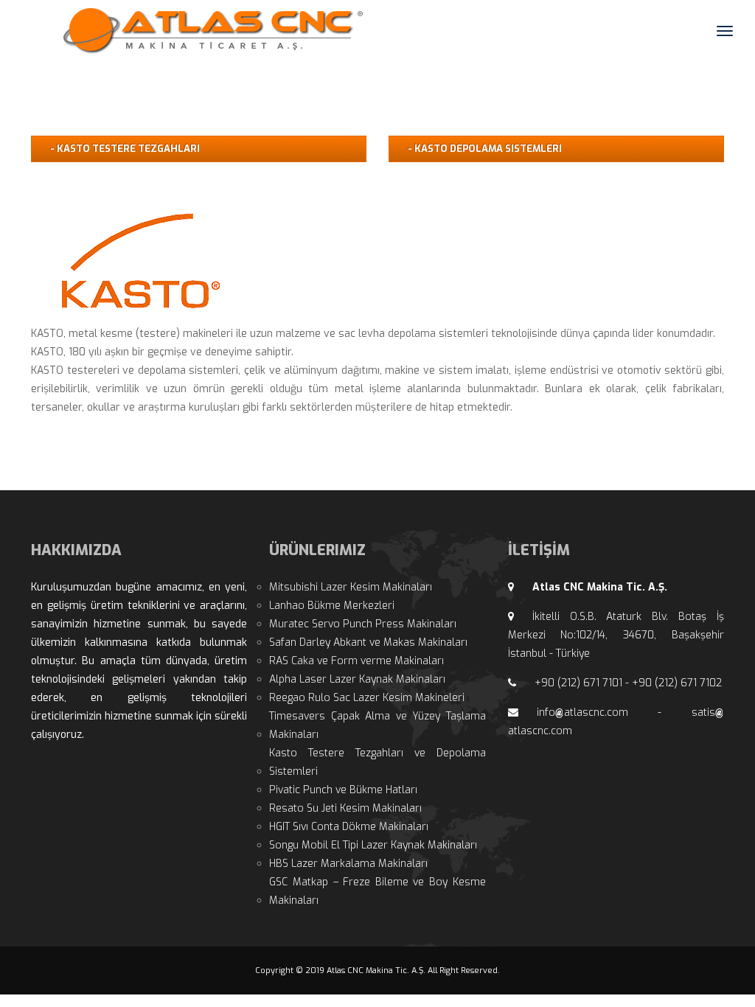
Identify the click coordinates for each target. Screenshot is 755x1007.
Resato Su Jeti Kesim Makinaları (345, 808)
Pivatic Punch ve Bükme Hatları (343, 790)
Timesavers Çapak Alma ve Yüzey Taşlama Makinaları (377, 725)
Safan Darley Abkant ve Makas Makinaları (368, 642)
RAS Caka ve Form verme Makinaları (356, 661)
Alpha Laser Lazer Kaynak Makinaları (357, 679)
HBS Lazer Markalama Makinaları (348, 864)
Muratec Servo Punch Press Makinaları (362, 624)
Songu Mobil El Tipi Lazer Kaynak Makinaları (373, 845)
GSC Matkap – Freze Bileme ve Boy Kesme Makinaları (377, 891)
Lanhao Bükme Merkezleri (331, 606)
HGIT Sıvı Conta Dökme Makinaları (348, 827)
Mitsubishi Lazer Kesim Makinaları (350, 587)
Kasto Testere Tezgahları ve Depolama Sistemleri (377, 762)
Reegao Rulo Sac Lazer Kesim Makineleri (367, 698)
